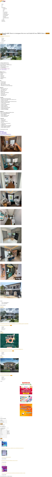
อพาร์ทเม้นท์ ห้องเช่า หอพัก (6, 14)
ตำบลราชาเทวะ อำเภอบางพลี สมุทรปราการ (5, 375)
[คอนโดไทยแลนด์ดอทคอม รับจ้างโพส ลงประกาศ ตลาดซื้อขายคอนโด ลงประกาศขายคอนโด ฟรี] (2, 1)
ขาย (2, 5)
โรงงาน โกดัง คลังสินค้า (5, 15)
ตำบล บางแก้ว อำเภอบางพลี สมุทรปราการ (5, 325)
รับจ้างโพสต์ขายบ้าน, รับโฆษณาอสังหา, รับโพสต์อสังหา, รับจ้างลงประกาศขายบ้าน (10, 460)
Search (1, 438)
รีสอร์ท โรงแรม (4, 16)
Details (11, 325)
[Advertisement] (26, 27)
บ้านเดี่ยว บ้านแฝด (5, 8)
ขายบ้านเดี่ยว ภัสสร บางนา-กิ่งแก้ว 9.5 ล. (5, 373)
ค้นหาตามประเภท (3, 7)
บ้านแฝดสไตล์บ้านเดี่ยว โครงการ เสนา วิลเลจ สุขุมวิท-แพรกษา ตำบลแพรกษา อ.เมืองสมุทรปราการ (11, 349)
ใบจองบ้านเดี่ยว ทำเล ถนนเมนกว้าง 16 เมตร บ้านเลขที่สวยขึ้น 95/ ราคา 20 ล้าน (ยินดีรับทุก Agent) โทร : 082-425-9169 (14, 323)
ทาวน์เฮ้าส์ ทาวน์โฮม (5, 13)
